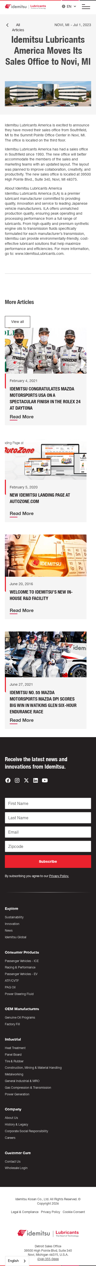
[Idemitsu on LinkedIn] (36, 780)
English (13, 1261)
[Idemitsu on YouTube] (45, 780)
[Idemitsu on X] (26, 780)
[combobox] (17, 1261)
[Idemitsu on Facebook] (8, 780)
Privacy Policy (50, 1212)
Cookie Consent (74, 1212)
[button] (84, 7)
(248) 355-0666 (48, 1259)
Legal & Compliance (24, 1212)
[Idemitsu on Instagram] (17, 780)
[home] (25, 7)
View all (17, 322)
